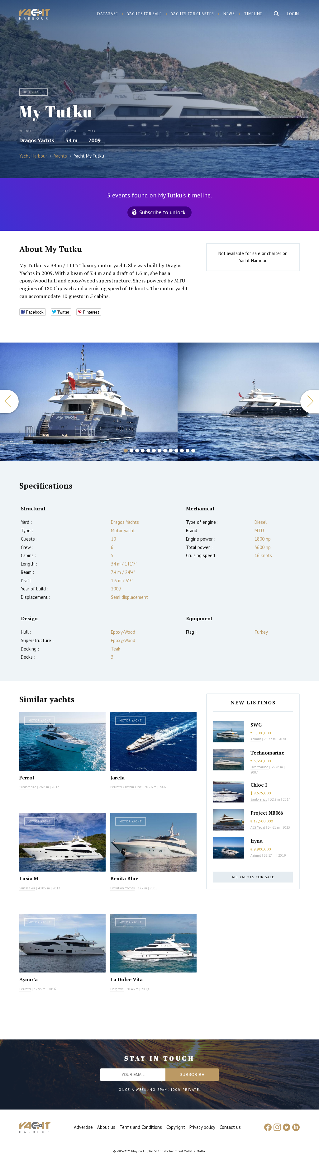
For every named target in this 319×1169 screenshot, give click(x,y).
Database (107, 14)
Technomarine (267, 753)
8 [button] (165, 450)
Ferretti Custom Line (126, 787)
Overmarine (259, 767)
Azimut (255, 739)
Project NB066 (266, 813)
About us (106, 1127)
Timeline (253, 14)
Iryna (256, 841)
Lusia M (28, 878)
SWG (256, 725)
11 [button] (182, 450)
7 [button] (159, 450)
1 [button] (126, 450)
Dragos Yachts (36, 140)
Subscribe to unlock (162, 212)
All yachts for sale (253, 876)
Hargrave (117, 989)
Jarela (117, 777)
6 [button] (154, 450)
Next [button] (309, 401)
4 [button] (143, 450)
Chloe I (258, 785)
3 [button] (137, 450)
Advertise (83, 1127)
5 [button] (148, 450)
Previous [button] (9, 401)
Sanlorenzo (27, 787)
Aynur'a (28, 979)
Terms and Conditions (141, 1127)
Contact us (230, 1127)
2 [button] (131, 450)
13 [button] (193, 450)
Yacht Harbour (34, 15)
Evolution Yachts (122, 888)
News (229, 14)
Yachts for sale (144, 14)
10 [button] (176, 450)
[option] (89, 402)
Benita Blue (124, 878)
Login (293, 14)
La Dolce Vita (126, 979)
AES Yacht (257, 827)
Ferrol (26, 777)
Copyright (175, 1127)
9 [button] (171, 450)
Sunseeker (27, 888)
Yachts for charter (192, 14)
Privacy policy (202, 1127)
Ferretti (25, 989)
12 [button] (187, 450)
